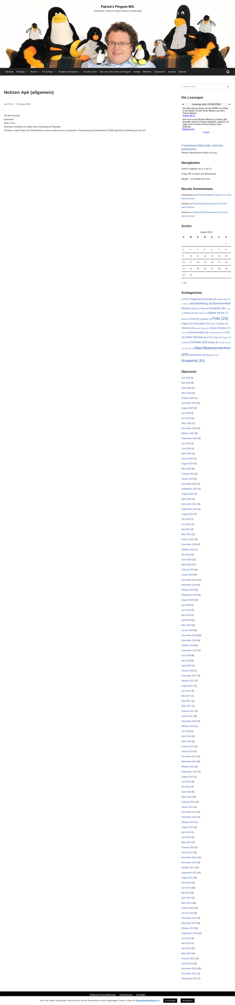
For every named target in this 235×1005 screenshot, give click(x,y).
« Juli (184, 283)
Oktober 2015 (187, 766)
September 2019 (189, 595)
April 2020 (186, 559)
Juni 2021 (186, 524)
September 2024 (189, 438)
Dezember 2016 (189, 721)
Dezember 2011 (189, 968)
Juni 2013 (186, 888)
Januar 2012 (187, 963)
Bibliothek (147, 72)
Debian (188, 313)
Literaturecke (159, 72)
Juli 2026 (185, 378)
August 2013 (187, 878)
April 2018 (186, 665)
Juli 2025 (185, 413)
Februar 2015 (187, 802)
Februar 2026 (187, 398)
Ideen (223, 323)
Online (217, 337)
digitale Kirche (218, 312)
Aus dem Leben (90, 72)
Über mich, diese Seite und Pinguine (115, 72)
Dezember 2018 (189, 635)
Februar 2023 (187, 474)
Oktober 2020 (187, 549)
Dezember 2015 (189, 756)
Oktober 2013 (187, 867)
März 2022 (186, 499)
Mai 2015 (185, 787)
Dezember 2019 (189, 580)
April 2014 (186, 837)
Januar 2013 (187, 913)
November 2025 (189, 403)
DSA (195, 318)
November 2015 (189, 761)
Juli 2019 (185, 605)
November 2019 (189, 585)
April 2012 (186, 948)
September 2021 (189, 509)
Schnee (199, 342)
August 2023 (187, 463)
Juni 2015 (186, 782)
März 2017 (186, 706)
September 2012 (189, 933)
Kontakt (137, 72)
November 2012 (189, 923)
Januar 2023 (187, 479)
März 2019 (186, 625)
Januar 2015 (187, 807)
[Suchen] (228, 71)
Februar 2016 (187, 746)
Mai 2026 (185, 383)
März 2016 (186, 741)
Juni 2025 (186, 418)
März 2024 (186, 453)
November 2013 (189, 862)
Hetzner (214, 324)
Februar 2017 (187, 711)
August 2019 (187, 600)
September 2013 (189, 873)
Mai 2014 (185, 832)
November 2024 (189, 428)
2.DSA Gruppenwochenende (198, 299)
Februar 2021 (187, 539)
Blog (204, 308)
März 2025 (186, 423)
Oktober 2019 (187, 590)
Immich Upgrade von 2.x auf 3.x (196, 169)
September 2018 (189, 650)
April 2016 (186, 736)
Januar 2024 (187, 458)
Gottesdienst (201, 323)
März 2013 (186, 903)
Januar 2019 (187, 630)
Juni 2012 (186, 938)
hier (215, 153)
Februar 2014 (187, 847)
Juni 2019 (186, 610)
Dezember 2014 (189, 812)
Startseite (9, 72)
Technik (33, 72)
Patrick (10, 104)
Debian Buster (200, 313)
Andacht (221, 299)
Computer (217, 308)
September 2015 (189, 772)
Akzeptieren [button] (188, 1000)
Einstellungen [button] (170, 1001)
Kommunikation (198, 332)
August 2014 (187, 827)
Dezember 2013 (189, 857)
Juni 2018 (186, 655)
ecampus (172, 72)
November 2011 (189, 973)
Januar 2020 (187, 575)
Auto (187, 304)
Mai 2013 (185, 893)
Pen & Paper (47, 72)
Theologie (20, 72)
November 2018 (189, 640)
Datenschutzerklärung (103, 994)
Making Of (205, 337)
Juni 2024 (186, 448)
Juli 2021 (185, 519)
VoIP (191, 349)
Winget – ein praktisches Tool (195, 179)
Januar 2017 (187, 716)
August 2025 (187, 408)
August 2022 (187, 494)
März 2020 (186, 564)
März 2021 (186, 534)
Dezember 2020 (189, 544)
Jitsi (184, 333)
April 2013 (186, 898)
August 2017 (187, 686)
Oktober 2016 (187, 726)
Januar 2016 (187, 751)
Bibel (197, 309)
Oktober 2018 (187, 645)
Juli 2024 (185, 443)
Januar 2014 (187, 852)
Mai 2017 (185, 696)
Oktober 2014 (187, 822)
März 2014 (186, 842)
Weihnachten (197, 355)
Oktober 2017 (187, 681)
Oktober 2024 (187, 433)
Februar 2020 (187, 569)
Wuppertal (193, 361)
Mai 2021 (185, 529)
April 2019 (186, 620)
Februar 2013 (187, 908)
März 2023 (186, 469)
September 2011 (189, 978)
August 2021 (187, 514)
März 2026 (186, 393)
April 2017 (186, 701)
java (205, 328)
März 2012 (186, 953)
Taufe (228, 342)
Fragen (186, 323)
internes (187, 328)
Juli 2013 (185, 883)
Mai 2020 (185, 554)
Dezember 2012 (189, 918)
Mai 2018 (185, 660)
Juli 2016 (185, 731)
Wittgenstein (212, 355)
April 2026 (186, 388)
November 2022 (189, 484)
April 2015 (186, 792)
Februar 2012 (187, 958)
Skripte (213, 342)
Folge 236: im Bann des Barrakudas (198, 174)
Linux (191, 337)
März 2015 (186, 797)
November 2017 (189, 676)
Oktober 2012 (187, 928)
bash (189, 308)
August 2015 (187, 777)
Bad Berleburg (201, 303)
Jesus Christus (219, 327)
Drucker (185, 319)
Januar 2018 (187, 671)
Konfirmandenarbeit (216, 332)
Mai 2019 (185, 615)
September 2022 (189, 489)
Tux (184, 349)
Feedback (206, 319)
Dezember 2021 (189, 504)
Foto (220, 318)
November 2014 (189, 817)
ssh (221, 342)
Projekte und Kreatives (68, 72)
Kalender (182, 72)
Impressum (125, 994)
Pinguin (226, 337)
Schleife (185, 342)
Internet (198, 328)
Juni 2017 (186, 691)
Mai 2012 (185, 943)
